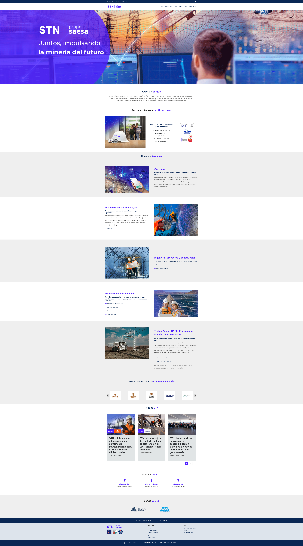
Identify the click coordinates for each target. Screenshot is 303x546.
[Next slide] (195, 395)
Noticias (119, 455)
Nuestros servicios (153, 532)
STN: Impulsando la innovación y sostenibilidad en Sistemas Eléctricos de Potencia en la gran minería (181, 445)
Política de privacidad (190, 534)
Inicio (149, 528)
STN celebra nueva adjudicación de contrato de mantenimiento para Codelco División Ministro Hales (120, 445)
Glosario (186, 530)
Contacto (150, 535)
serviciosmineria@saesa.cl (121, 1)
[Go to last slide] (108, 395)
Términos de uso (188, 532)
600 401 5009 (110, 1)
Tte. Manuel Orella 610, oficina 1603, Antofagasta (167, 542)
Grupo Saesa (151, 537)
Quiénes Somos (152, 530)
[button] (163, 358)
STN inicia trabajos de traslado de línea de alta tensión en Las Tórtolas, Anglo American (151, 444)
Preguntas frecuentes (190, 528)
